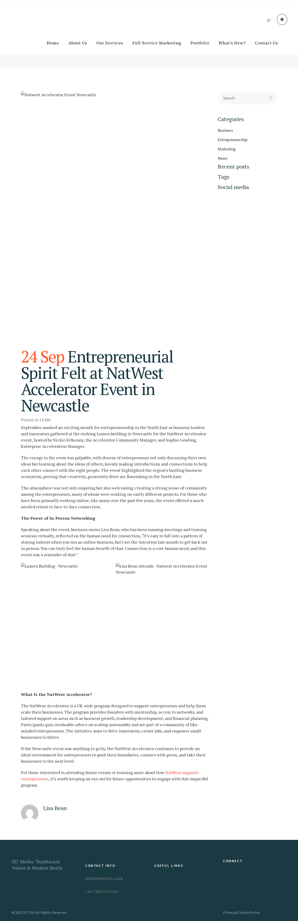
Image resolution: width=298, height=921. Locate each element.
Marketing (227, 149)
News (222, 158)
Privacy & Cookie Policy (241, 912)
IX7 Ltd (28, 912)
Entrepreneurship (232, 139)
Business (225, 130)
